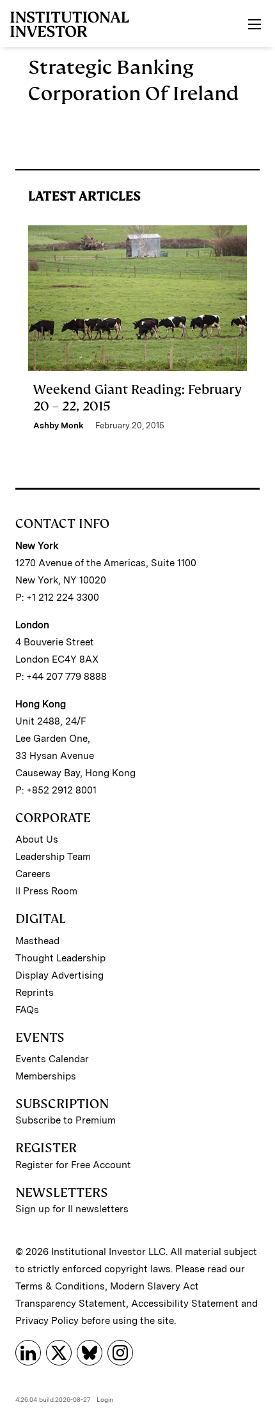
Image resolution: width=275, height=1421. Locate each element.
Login (105, 1399)
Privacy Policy (47, 1321)
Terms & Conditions (60, 1286)
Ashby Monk (58, 425)
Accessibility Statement (185, 1303)
